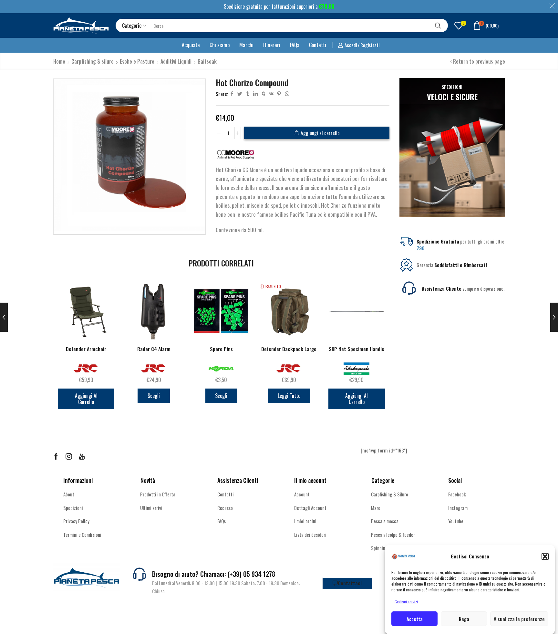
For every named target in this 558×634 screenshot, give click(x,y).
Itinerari (271, 45)
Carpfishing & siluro (92, 61)
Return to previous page (479, 61)
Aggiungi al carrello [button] (86, 399)
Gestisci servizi (406, 601)
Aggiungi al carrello (320, 132)
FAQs (294, 45)
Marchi (246, 45)
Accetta (415, 618)
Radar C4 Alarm (153, 349)
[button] (545, 556)
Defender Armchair (86, 349)
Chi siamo (220, 45)
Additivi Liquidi (175, 61)
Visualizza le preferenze (519, 618)
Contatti (317, 45)
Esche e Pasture (137, 61)
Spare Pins (221, 349)
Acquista (191, 45)
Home (59, 61)
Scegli (154, 396)
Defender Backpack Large (288, 349)
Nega (464, 618)
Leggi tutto (289, 396)
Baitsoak (207, 61)
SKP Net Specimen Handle (356, 349)
